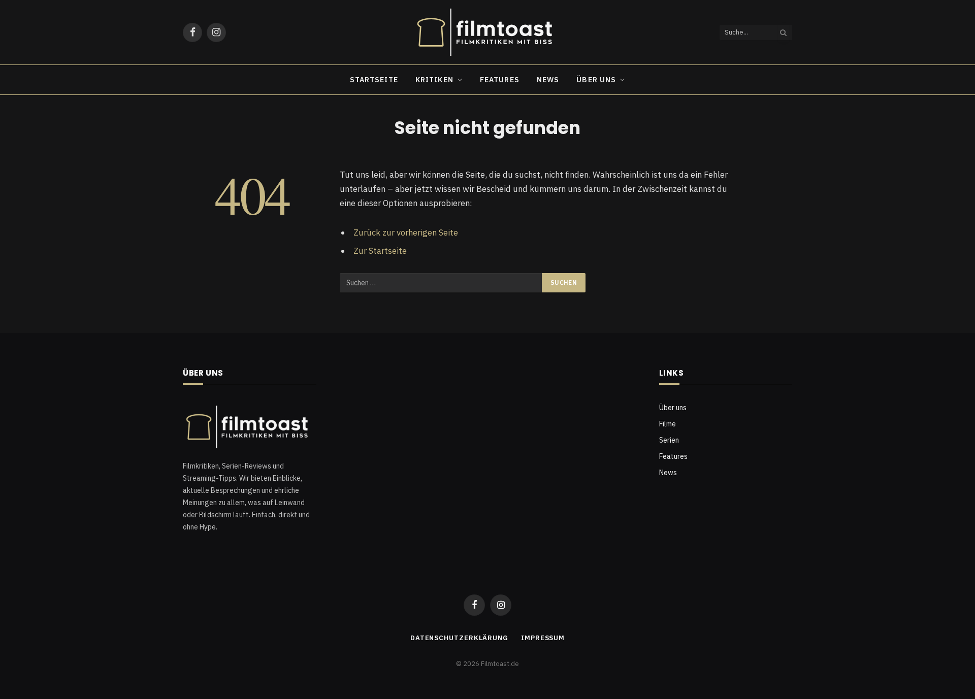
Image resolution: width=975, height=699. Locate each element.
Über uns (596, 79)
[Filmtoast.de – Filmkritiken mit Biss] (487, 32)
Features (499, 79)
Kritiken (434, 79)
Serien (669, 440)
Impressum (543, 638)
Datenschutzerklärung (459, 638)
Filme (667, 423)
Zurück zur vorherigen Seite (405, 232)
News (548, 79)
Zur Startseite (380, 250)
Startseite (374, 79)
